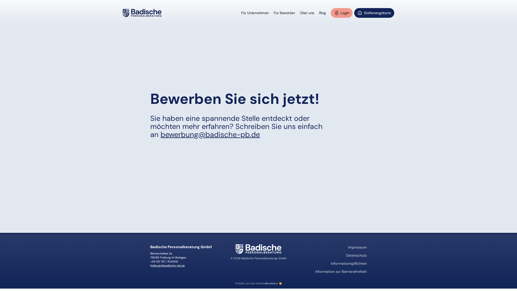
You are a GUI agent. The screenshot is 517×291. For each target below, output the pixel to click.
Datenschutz (356, 255)
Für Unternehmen (255, 13)
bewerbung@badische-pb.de (210, 134)
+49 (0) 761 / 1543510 (164, 261)
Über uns (307, 13)
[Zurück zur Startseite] (142, 13)
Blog (322, 13)
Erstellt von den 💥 (258, 283)
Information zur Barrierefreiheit (341, 271)
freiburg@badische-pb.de (167, 265)
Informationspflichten (349, 263)
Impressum (357, 247)
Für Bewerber (284, 13)
